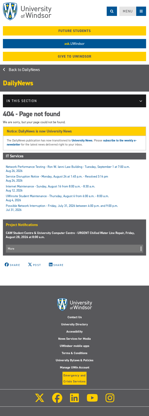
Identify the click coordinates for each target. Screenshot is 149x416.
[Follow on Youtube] (92, 401)
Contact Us (75, 317)
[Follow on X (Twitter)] (39, 401)
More (11, 249)
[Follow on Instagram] (110, 401)
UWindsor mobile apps (74, 346)
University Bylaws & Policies (74, 360)
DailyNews (31, 69)
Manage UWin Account (74, 367)
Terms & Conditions (74, 353)
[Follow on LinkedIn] (74, 401)
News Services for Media (74, 339)
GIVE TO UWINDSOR (74, 56)
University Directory (74, 324)
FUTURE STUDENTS (74, 31)
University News (82, 140)
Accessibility (74, 331)
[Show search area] (112, 11)
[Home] (27, 11)
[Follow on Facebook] (57, 401)
